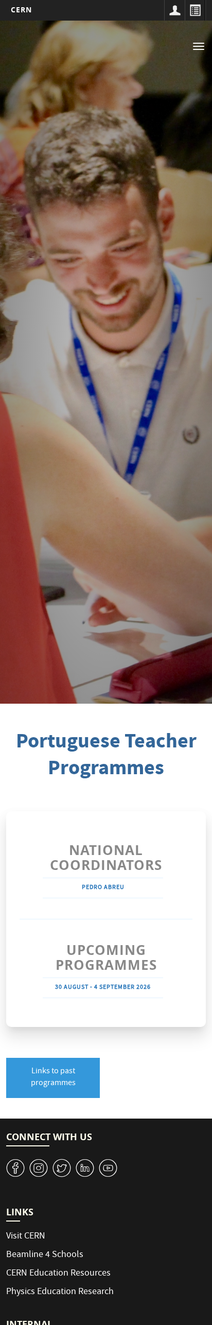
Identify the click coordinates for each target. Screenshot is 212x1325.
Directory (195, 10)
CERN (21, 9)
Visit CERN (25, 1237)
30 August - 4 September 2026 (103, 987)
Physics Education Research (60, 1292)
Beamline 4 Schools (44, 1255)
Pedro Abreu (103, 888)
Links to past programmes (53, 1078)
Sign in (174, 10)
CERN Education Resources (58, 1274)
